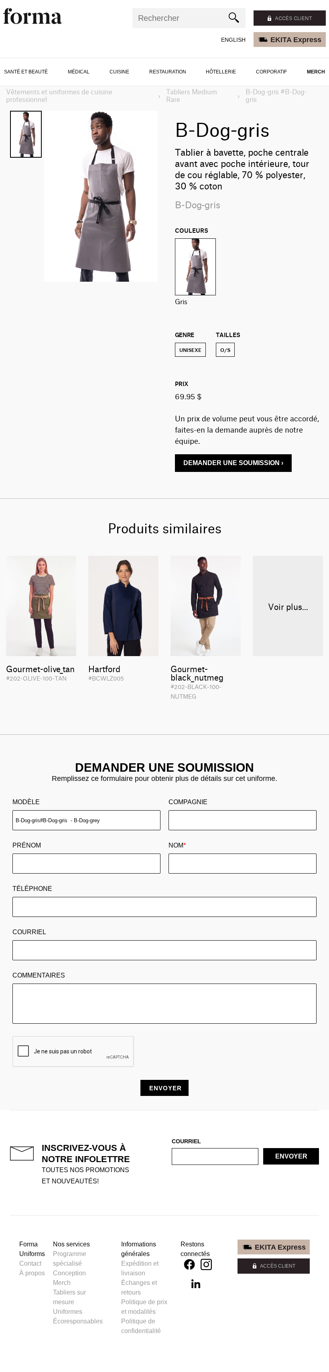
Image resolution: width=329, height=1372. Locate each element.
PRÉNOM (26, 845)
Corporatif (271, 72)
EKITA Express (295, 40)
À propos (32, 1273)
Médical (78, 72)
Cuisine (119, 72)
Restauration (167, 72)
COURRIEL (29, 932)
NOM (177, 845)
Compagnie (188, 802)
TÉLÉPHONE (32, 888)
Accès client (293, 17)
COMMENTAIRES (38, 975)
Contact (30, 1263)
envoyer (291, 1156)
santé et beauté (26, 72)
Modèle (26, 802)
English (233, 40)
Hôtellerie (221, 72)
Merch (316, 72)
